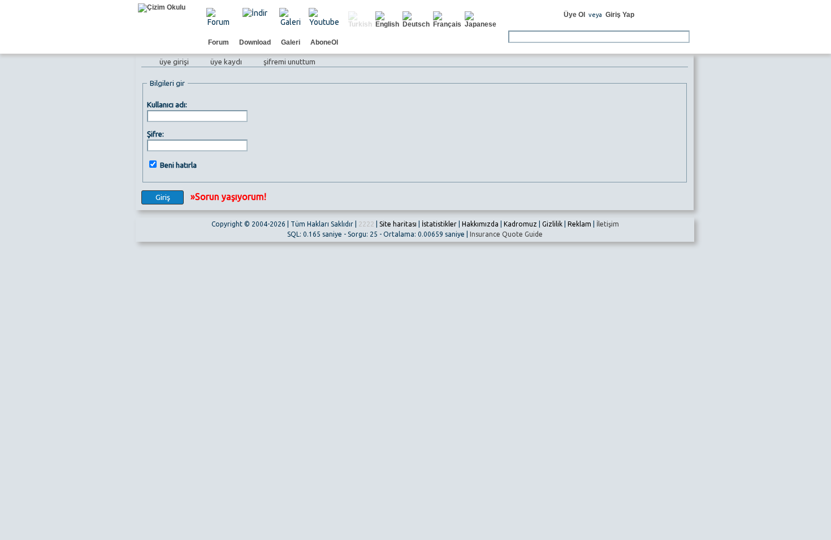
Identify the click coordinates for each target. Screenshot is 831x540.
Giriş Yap (619, 15)
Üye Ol (574, 15)
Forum (218, 42)
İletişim (607, 224)
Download (255, 42)
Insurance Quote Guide (506, 234)
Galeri (290, 42)
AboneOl (324, 42)
